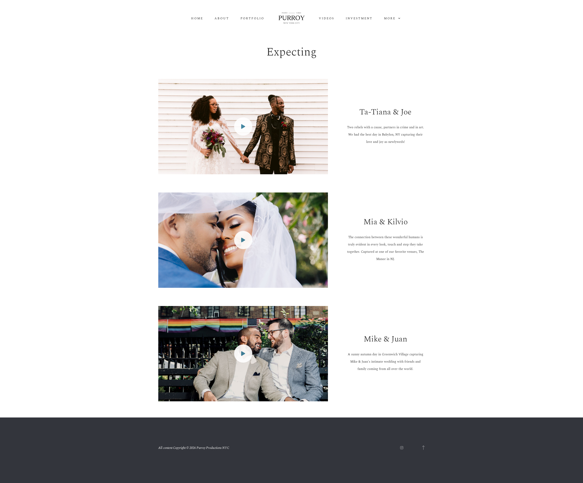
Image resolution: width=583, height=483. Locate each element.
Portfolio (252, 18)
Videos (326, 18)
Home (197, 18)
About (222, 18)
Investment (359, 18)
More (390, 18)
